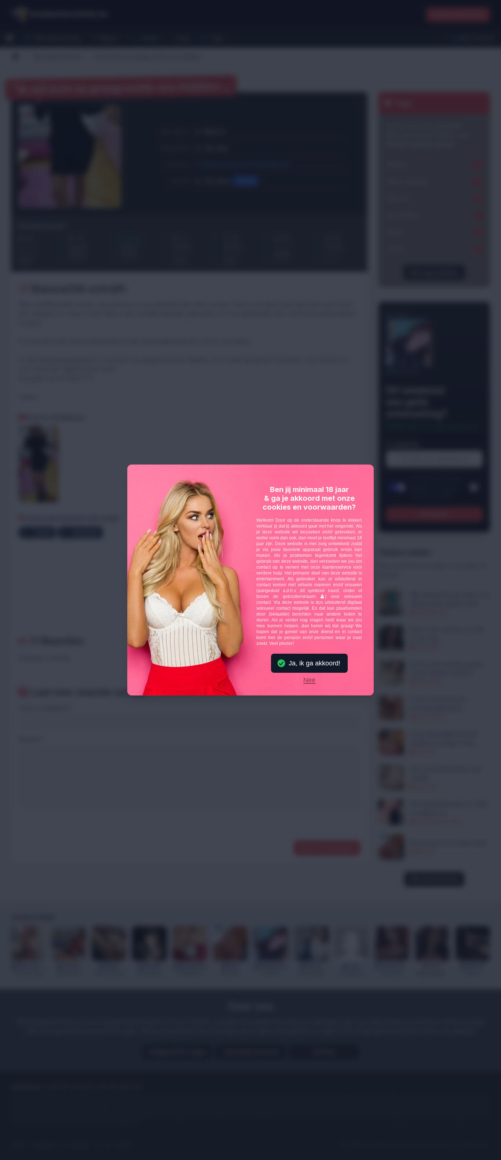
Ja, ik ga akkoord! (314, 663)
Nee (309, 680)
